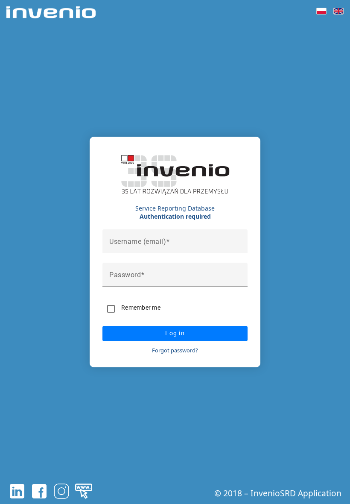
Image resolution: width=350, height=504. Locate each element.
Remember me (140, 307)
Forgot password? (175, 350)
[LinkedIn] (17, 491)
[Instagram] (61, 491)
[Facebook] (39, 491)
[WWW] (83, 491)
